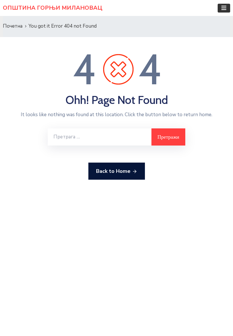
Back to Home (113, 171)
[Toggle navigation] (224, 8)
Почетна (12, 26)
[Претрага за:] (99, 137)
